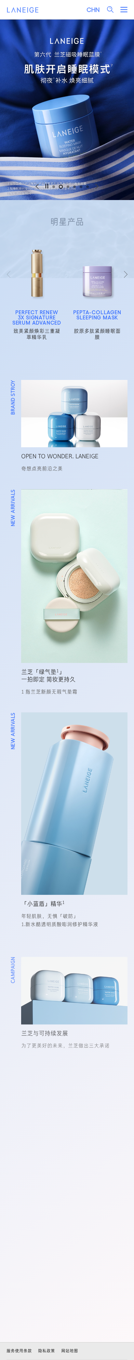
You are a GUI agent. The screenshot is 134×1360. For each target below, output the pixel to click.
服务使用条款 (19, 1350)
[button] (53, 186)
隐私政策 (46, 1350)
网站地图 (69, 1350)
